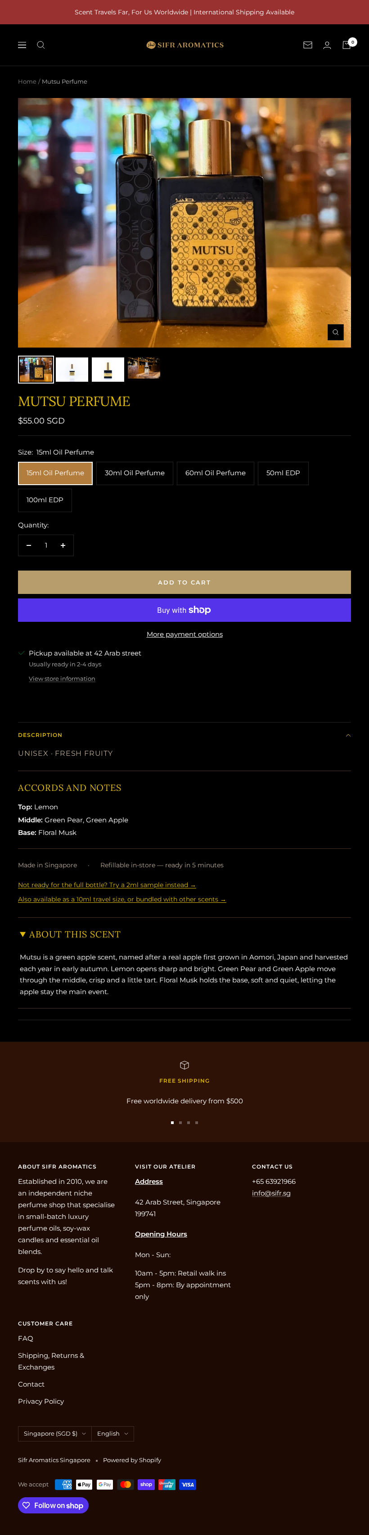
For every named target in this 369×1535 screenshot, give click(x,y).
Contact (31, 1384)
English (108, 1433)
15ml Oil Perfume (55, 473)
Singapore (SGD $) (50, 1433)
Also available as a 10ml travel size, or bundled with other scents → (122, 899)
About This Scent (75, 934)
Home (27, 81)
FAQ (25, 1338)
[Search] (41, 45)
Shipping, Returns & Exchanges (51, 1361)
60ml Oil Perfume (215, 473)
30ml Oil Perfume (135, 473)
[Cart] (346, 45)
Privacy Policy (41, 1401)
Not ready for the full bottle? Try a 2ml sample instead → (107, 885)
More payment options (185, 634)
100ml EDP (45, 499)
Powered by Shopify (132, 1460)
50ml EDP (283, 473)
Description (40, 735)
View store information (62, 678)
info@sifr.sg (271, 1193)
